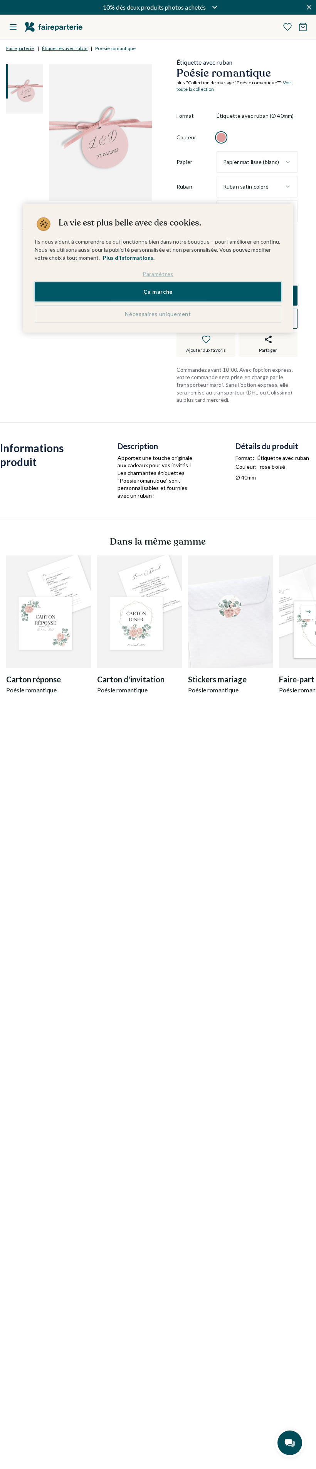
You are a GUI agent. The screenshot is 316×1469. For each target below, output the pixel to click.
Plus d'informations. (129, 257)
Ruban (184, 186)
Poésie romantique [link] (115, 48)
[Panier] (303, 27)
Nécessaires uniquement (158, 314)
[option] (221, 137)
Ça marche (158, 291)
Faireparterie (20, 48)
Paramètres (158, 274)
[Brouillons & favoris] (287, 27)
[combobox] (257, 162)
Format (185, 115)
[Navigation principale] (13, 27)
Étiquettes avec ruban (65, 48)
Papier (184, 162)
